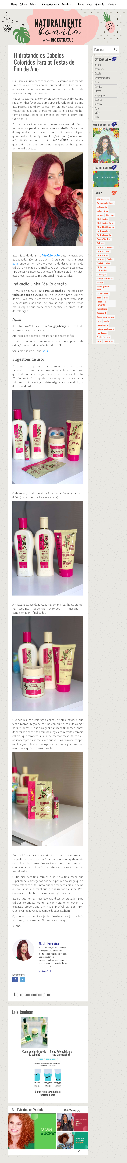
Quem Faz (100, 4)
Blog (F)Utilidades (105, 227)
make (106, 321)
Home (14, 4)
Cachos (110, 259)
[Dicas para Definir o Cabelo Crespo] (72, 1140)
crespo (100, 283)
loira (99, 321)
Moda (89, 4)
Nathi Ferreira (49, 943)
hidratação (102, 309)
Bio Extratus (102, 219)
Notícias (98, 99)
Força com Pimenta (101, 303)
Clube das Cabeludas (102, 269)
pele (99, 341)
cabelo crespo (103, 251)
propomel (109, 341)
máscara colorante (105, 329)
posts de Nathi (45, 971)
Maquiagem (99, 95)
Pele (96, 108)
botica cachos (103, 231)
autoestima (102, 211)
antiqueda (102, 207)
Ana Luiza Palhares (105, 203)
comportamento (105, 279)
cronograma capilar (103, 288)
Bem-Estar (67, 4)
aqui (15, 263)
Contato (112, 4)
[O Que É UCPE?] (32, 1131)
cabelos (100, 259)
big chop (110, 215)
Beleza (33, 4)
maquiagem (102, 325)
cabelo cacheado (105, 247)
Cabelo (23, 4)
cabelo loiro (102, 255)
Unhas (97, 117)
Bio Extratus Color (105, 223)
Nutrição (98, 104)
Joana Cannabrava (105, 317)
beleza (100, 215)
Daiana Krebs (103, 294)
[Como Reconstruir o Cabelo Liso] (72, 1122)
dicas (105, 298)
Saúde (97, 113)
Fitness (97, 91)
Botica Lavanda (104, 235)
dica (99, 298)
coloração (101, 275)
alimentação (103, 199)
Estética (98, 86)
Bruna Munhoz (104, 239)
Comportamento (50, 4)
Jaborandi (101, 313)
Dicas (81, 4)
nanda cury (102, 333)
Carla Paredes (103, 263)
